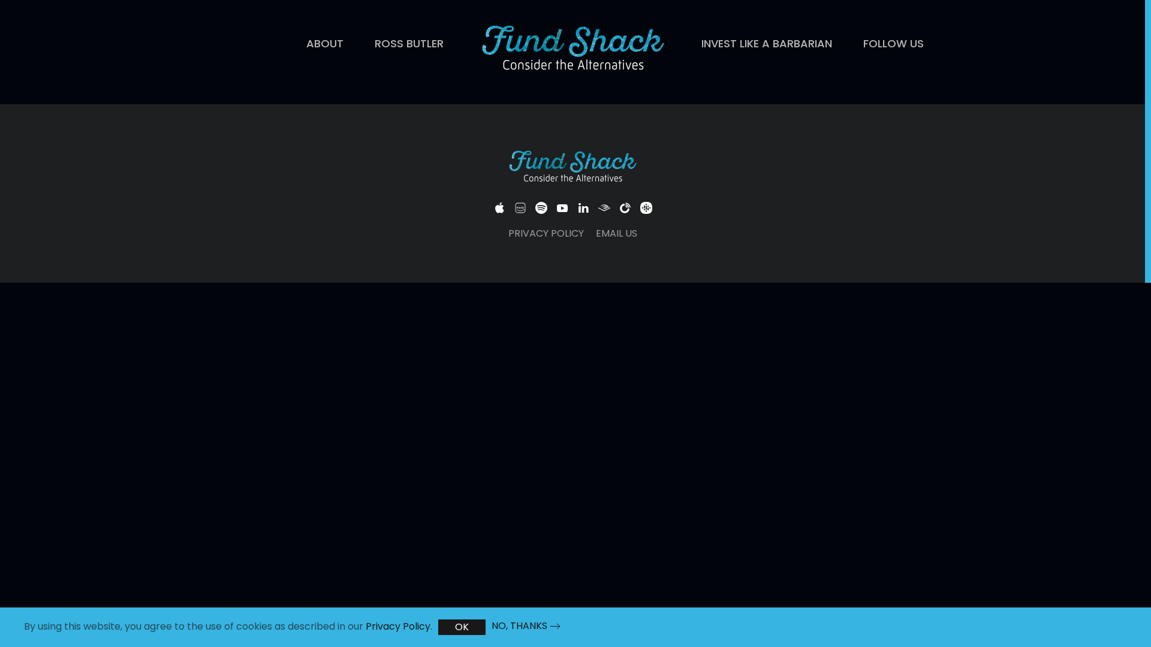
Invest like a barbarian (766, 43)
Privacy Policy (546, 233)
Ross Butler (409, 43)
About (325, 43)
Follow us (893, 43)
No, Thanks (519, 626)
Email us (616, 233)
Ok (462, 627)
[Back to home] (572, 49)
